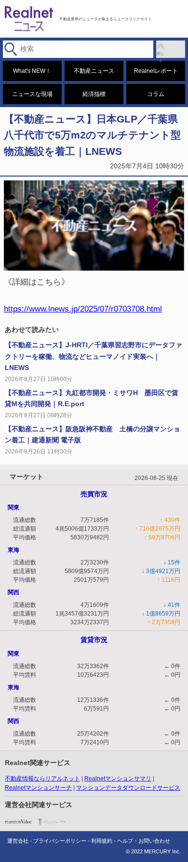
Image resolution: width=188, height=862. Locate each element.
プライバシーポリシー (59, 841)
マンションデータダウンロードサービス (128, 787)
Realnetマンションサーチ (38, 787)
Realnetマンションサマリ (117, 778)
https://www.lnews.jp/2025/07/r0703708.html (83, 309)
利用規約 (101, 841)
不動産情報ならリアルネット (42, 778)
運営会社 (17, 841)
